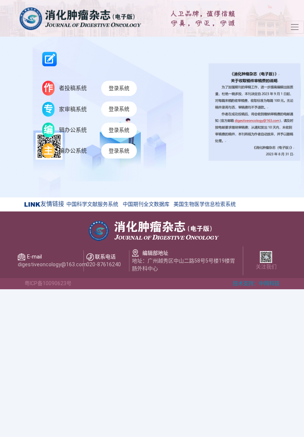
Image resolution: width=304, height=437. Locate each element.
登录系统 (119, 88)
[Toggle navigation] (295, 27)
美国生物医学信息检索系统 (205, 204)
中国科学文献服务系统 (92, 204)
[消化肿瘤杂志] (79, 18)
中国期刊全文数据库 (146, 204)
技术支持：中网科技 (256, 283)
